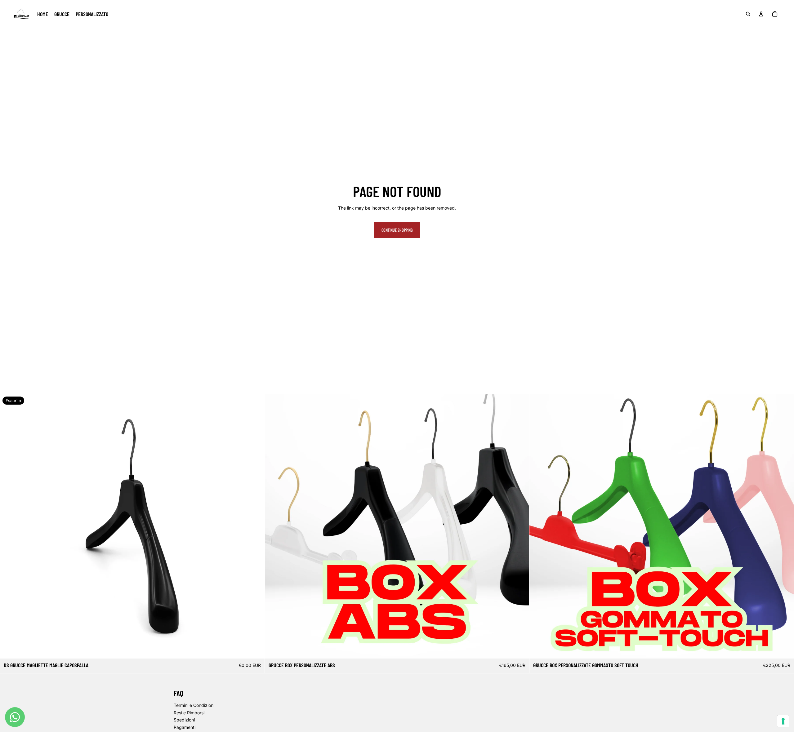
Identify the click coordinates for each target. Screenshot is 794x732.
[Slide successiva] (255, 526)
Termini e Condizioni (194, 705)
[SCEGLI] (519, 648)
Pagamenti (184, 727)
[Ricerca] (748, 14)
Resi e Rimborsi (189, 712)
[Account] (761, 14)
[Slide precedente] (9, 526)
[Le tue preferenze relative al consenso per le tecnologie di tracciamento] (783, 721)
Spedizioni (184, 719)
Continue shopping (397, 230)
